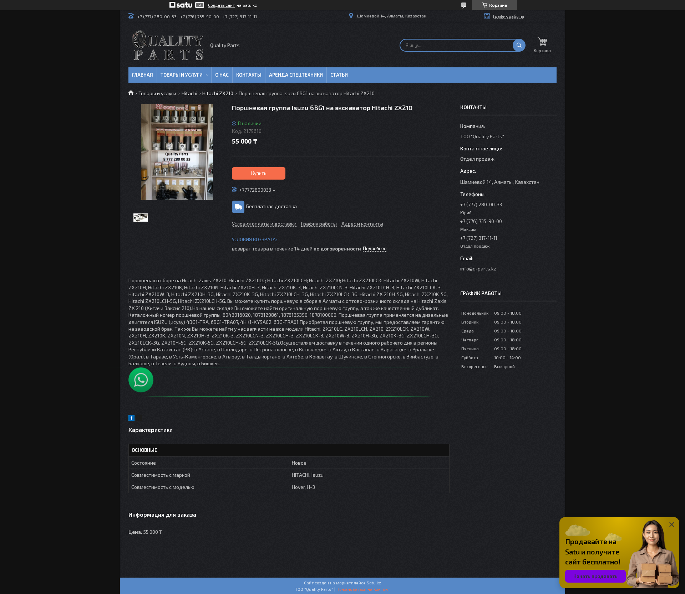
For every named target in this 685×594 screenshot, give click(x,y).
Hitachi (189, 93)
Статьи (339, 75)
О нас (222, 75)
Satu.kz (374, 582)
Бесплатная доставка (271, 206)
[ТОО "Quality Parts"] (167, 45)
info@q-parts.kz (478, 268)
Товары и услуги (182, 75)
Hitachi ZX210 (217, 93)
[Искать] (519, 45)
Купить (259, 173)
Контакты (249, 75)
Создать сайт (221, 4)
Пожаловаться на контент (363, 589)
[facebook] (131, 419)
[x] (139, 419)
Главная (142, 75)
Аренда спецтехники (296, 75)
